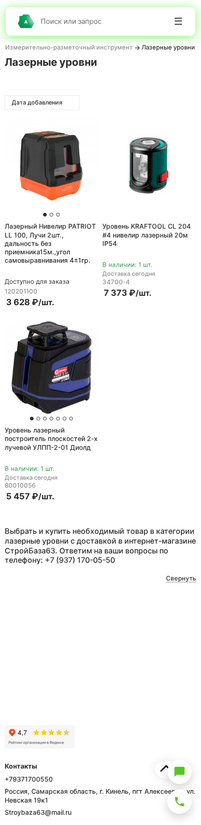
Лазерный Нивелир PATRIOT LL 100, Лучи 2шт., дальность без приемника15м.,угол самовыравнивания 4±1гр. (50, 243)
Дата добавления (38, 102)
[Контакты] (179, 802)
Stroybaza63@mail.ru (38, 812)
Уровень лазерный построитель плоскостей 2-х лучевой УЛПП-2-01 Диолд (51, 438)
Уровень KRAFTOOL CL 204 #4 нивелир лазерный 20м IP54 (146, 234)
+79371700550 (29, 779)
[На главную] (25, 21)
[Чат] (179, 772)
